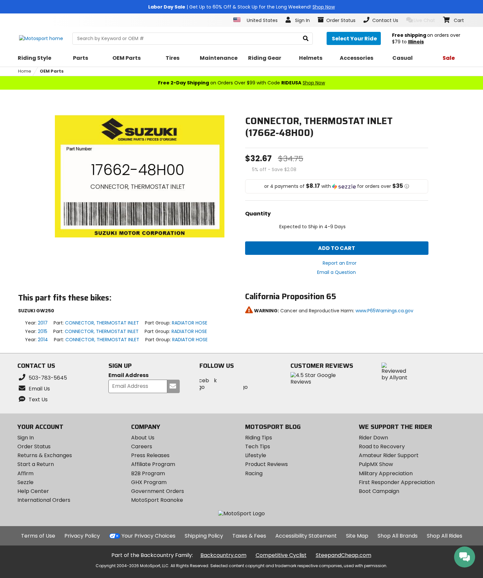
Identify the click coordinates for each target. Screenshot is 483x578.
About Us (142, 437)
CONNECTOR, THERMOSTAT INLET (102, 323)
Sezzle (25, 482)
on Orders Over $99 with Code (241, 82)
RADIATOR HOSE (189, 323)
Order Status (34, 446)
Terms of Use (38, 536)
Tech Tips (257, 446)
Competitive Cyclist (281, 555)
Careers (141, 446)
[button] (337, 186)
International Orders (43, 500)
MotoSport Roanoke (157, 500)
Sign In (25, 437)
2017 (43, 323)
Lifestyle (255, 455)
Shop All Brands (398, 536)
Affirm (25, 473)
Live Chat (424, 20)
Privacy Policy (82, 536)
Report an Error (339, 263)
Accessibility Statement (306, 536)
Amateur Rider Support (389, 455)
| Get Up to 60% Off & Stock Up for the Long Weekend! (241, 7)
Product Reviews (266, 464)
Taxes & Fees (249, 536)
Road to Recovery (382, 446)
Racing (254, 473)
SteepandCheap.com (343, 555)
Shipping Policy (204, 536)
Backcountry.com (223, 555)
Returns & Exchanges (44, 455)
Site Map (357, 536)
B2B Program (148, 473)
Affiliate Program (153, 464)
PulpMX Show (376, 464)
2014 (43, 339)
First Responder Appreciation (397, 482)
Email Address (128, 375)
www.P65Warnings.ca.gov (384, 310)
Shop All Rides (444, 536)
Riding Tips (258, 437)
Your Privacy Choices (148, 536)
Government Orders (157, 491)
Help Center (33, 491)
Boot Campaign (379, 491)
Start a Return (35, 464)
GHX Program (149, 482)
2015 (42, 331)
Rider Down (373, 437)
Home (24, 71)
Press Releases (150, 455)
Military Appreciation (386, 473)
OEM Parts (52, 71)
